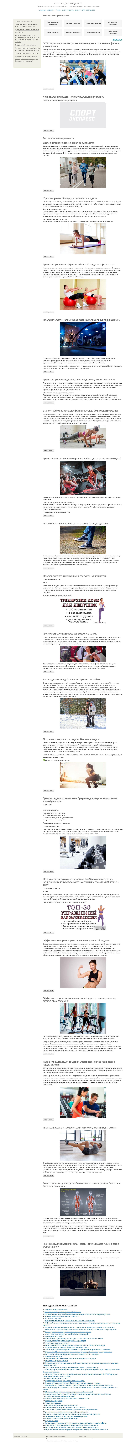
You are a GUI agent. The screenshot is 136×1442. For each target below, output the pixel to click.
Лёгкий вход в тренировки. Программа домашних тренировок (73, 96)
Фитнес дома (67, 9)
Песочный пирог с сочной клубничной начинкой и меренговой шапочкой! (70, 1321)
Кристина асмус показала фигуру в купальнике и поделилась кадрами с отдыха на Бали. (75, 1423)
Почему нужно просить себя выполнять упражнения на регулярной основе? (71, 1410)
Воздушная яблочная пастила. (25, 45)
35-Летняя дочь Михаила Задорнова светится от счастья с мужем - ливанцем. (72, 1354)
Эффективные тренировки (112, 32)
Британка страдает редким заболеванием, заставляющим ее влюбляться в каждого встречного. (77, 1314)
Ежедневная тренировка (93, 23)
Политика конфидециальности (53, 1438)
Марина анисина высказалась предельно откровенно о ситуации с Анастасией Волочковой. (77, 1430)
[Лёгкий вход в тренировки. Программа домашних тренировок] (83, 115)
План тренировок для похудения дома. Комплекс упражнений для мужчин (79, 1127)
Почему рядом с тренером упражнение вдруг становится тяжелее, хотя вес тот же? (74, 1338)
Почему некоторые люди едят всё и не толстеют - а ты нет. (65, 1407)
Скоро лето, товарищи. (53, 1403)
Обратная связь (82, 1436)
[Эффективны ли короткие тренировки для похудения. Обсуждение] (83, 972)
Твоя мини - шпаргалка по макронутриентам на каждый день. (66, 1416)
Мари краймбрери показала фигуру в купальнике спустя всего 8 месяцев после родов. (75, 1345)
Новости (50, 9)
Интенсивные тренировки (112, 23)
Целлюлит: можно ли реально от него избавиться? (62, 1316)
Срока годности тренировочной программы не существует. (65, 1341)
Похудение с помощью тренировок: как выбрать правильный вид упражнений (81, 320)
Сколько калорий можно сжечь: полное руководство (68, 142)
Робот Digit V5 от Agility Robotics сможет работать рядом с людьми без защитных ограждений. (26, 59)
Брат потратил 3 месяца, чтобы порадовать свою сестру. (65, 1381)
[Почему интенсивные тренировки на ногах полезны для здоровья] (83, 540)
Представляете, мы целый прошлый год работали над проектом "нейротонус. (72, 1425)
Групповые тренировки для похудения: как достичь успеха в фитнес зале (79, 379)
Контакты (48, 1436)
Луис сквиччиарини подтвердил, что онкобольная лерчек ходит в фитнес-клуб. (72, 1367)
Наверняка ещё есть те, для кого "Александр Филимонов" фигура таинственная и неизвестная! (78, 1394)
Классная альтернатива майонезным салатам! (61, 1405)
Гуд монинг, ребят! (51, 1421)
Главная (42, 9)
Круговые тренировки (73, 23)
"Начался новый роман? (53, 1318)
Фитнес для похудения (68, 3)
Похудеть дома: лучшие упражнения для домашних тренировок (74, 576)
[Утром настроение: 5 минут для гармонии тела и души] (83, 238)
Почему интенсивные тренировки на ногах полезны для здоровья (75, 523)
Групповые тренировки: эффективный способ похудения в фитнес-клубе (79, 264)
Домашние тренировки (72, 32)
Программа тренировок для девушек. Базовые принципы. (71, 739)
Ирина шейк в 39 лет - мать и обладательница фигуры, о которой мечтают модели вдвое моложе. (78, 1352)
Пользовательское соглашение (58, 1436)
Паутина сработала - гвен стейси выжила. (59, 1396)
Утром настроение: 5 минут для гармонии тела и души (70, 198)
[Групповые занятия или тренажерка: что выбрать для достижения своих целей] (83, 478)
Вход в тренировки (53, 32)
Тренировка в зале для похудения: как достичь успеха (69, 633)
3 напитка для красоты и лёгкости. (57, 1343)
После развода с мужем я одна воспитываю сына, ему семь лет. (67, 1398)
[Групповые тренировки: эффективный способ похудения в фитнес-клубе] (83, 294)
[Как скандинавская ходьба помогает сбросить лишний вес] (83, 713)
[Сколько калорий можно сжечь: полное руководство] (83, 172)
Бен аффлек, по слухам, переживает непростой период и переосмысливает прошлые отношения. (79, 1385)
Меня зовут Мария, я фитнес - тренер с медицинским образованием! (69, 1392)
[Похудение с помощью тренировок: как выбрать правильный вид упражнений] (83, 339)
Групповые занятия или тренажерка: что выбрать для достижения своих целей (82, 458)
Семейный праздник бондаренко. (56, 1378)
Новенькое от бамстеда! (53, 1356)
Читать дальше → (48, 88)
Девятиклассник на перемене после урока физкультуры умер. (66, 1412)
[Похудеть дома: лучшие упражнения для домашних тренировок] (83, 611)
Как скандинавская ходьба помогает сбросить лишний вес (72, 679)
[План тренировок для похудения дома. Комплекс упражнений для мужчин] (83, 1145)
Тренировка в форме (93, 32)
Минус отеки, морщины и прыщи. (56, 1361)
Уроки (58, 9)
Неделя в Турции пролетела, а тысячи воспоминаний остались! (67, 1347)
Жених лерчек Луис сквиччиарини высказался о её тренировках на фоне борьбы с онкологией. (78, 1350)
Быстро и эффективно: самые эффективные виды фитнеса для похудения (80, 410)
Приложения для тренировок (52, 23)
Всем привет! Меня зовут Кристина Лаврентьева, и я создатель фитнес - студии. (72, 1383)
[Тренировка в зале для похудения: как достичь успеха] (83, 654)
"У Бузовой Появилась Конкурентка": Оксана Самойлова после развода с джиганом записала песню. (79, 1327)
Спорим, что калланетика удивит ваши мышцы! (61, 1418)
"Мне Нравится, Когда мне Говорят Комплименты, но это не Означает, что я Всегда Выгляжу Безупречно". (81, 1330)
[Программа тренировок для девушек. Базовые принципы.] (83, 775)
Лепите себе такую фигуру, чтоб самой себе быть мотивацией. (66, 1334)
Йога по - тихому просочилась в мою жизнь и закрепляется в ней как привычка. (72, 1414)
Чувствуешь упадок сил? (53, 1401)
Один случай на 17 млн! (53, 1336)
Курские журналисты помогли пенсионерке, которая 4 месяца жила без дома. (72, 1427)
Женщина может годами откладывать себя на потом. (63, 1312)
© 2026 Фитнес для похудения (20, 1436)
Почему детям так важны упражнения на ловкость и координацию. (68, 1332)
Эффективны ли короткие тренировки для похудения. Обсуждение (76, 940)
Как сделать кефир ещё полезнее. (26, 53)
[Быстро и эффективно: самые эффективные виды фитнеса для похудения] (83, 436)
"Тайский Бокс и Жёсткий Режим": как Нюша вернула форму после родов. (70, 1358)
